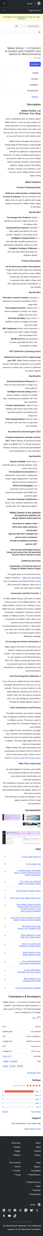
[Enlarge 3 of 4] (37, 825)
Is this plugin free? (33, 864)
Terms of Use (18, 758)
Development (32, 90)
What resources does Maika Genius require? (31, 953)
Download (35, 64)
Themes (17, 1147)
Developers (36, 1170)
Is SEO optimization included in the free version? (29, 971)
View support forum (32, 1129)
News (38, 1147)
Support (35, 96)
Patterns (16, 1155)
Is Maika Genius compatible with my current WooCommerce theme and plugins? (27, 872)
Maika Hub (26, 578)
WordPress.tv (34, 1175)
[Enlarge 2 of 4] (17, 817)
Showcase (16, 1143)
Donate (16, 1170)
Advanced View (34, 1073)
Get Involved (14, 1162)
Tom (39, 58)
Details (35, 73)
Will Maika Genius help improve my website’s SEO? (29, 927)
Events (17, 1166)
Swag (16, 1175)
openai (5, 1066)
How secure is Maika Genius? (28, 891)
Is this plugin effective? (31, 857)
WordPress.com (33, 1182)
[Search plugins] (16, 26)
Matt (37, 1186)
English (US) (6, 1056)
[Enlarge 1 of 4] (37, 817)
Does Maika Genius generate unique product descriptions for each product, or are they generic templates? (28, 907)
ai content (13, 1061)
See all (5, 1111)
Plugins (17, 1151)
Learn (38, 1162)
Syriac (32, 1205)
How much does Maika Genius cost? (25, 898)
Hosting (37, 1151)
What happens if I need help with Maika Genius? (30, 936)
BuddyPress (34, 1194)
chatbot (5, 1061)
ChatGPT (20, 1066)
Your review (36, 1111)
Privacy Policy (35, 758)
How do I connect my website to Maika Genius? (30, 945)
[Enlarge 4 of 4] (37, 834)
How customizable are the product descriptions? (30, 962)
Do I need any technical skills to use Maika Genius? (29, 882)
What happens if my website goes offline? (32, 980)
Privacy (37, 1155)
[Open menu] (3, 3)
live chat (12, 1066)
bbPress (36, 1190)
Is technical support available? (28, 988)
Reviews (34, 79)
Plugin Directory (35, 10)
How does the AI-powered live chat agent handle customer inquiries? (25, 919)
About (38, 1143)
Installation (33, 85)
